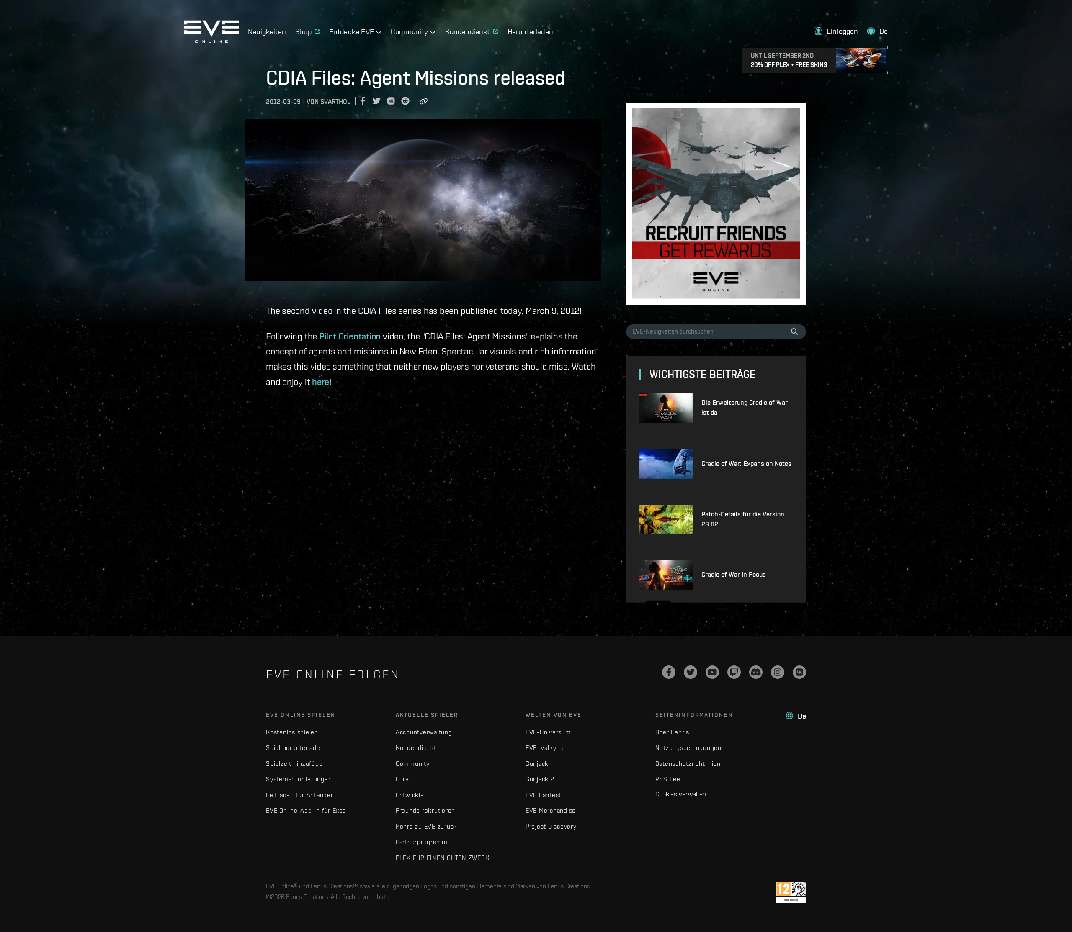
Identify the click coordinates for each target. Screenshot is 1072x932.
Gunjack (537, 763)
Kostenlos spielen (292, 732)
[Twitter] (690, 672)
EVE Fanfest (543, 794)
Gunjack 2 (540, 779)
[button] (836, 31)
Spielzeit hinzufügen (296, 763)
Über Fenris (672, 732)
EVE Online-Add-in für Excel (307, 810)
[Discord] (756, 672)
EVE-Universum (548, 732)
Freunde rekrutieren (425, 810)
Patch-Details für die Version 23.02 (742, 519)
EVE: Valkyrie (545, 747)
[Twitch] (734, 672)
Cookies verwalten (680, 794)
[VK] (799, 672)
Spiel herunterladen (295, 747)
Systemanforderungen (299, 779)
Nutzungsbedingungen (688, 747)
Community (413, 763)
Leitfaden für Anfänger (299, 794)
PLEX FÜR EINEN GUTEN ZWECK (443, 857)
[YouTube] (712, 672)
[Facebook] (668, 672)
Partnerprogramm (422, 841)
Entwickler (411, 794)
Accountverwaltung (424, 732)
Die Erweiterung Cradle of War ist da (744, 407)
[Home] (211, 40)
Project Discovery (551, 826)
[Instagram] (777, 672)
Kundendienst (416, 747)
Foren (404, 779)
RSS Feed (669, 779)
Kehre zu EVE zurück (426, 826)
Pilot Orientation (350, 336)
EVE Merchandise (551, 810)
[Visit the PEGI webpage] (791, 892)
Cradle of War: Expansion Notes (746, 463)
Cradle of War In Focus (733, 574)
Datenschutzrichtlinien (688, 763)
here (320, 381)
